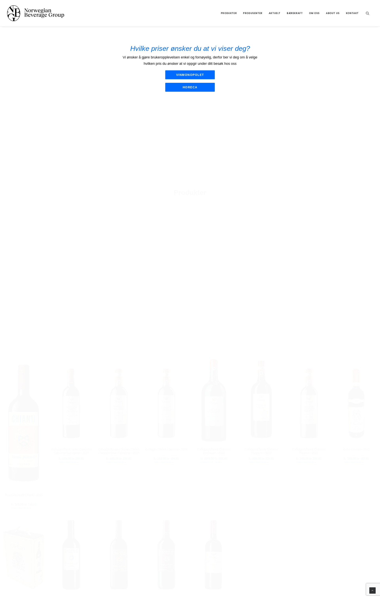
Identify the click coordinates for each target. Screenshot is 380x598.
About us (333, 13)
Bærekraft (295, 13)
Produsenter (252, 13)
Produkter (229, 13)
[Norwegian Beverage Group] (35, 13)
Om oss (314, 13)
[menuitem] (228, 13)
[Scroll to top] (372, 590)
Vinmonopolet (190, 74)
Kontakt (352, 13)
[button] (369, 13)
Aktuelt (274, 13)
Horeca (190, 87)
